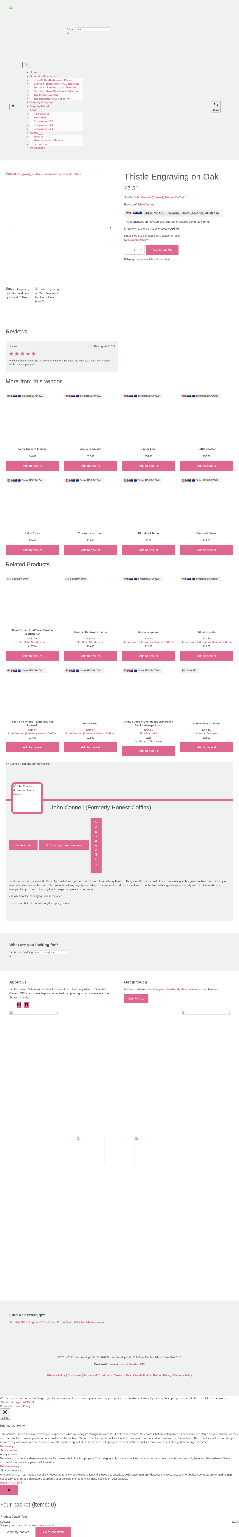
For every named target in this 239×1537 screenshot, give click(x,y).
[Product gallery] (60, 228)
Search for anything (21, 952)
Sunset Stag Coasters (206, 723)
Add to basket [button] (32, 466)
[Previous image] (10, 228)
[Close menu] (26, 65)
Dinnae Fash (148, 448)
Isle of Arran (146, 204)
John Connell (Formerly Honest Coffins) (159, 197)
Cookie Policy (142, 1375)
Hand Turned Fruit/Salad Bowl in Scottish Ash (32, 632)
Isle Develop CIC (134, 1364)
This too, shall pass (90, 533)
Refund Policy (162, 1375)
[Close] (9, 1490)
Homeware (142, 259)
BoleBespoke (148, 733)
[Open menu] (13, 107)
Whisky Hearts (207, 631)
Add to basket (162, 249)
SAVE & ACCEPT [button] (11, 1482)
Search (71, 29)
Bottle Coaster (207, 448)
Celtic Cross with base (32, 448)
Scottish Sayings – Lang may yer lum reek (32, 723)
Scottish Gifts (18, 1322)
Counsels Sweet (206, 533)
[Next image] (110, 228)
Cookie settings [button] (11, 1402)
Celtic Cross (32, 533)
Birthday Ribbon (148, 533)
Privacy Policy (56, 1375)
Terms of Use (122, 1375)
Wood (168, 259)
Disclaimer (74, 1375)
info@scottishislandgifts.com (172, 989)
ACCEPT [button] (28, 1402)
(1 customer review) (137, 239)
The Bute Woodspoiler (32, 642)
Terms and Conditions (98, 1375)
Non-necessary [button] (9, 1466)
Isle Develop (48, 989)
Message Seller (96, 845)
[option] (48, 300)
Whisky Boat (90, 723)
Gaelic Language (90, 448)
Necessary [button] (6, 1446)
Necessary (11, 1450)
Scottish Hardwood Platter (90, 631)
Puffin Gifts (64, 1322)
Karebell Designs (206, 733)
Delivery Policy (183, 1375)
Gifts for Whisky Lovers (89, 1322)
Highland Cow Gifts (42, 1322)
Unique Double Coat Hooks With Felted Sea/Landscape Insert (148, 723)
